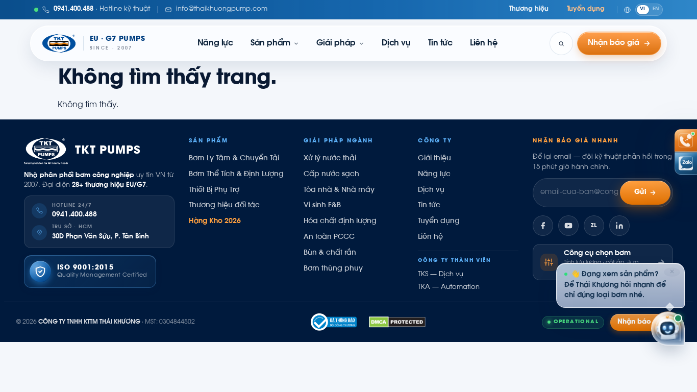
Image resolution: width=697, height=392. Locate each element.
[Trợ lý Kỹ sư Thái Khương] (668, 329)
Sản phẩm (270, 43)
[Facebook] (543, 225)
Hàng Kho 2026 (215, 221)
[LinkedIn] (619, 225)
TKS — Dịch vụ (440, 275)
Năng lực (215, 43)
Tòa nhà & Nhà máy (339, 190)
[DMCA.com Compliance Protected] (397, 322)
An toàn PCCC (329, 237)
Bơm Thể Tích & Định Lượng (236, 174)
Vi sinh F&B (322, 205)
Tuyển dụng (586, 9)
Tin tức (440, 43)
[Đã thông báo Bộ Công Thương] (334, 322)
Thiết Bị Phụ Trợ (214, 190)
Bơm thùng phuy (333, 269)
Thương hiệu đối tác (224, 205)
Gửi (640, 192)
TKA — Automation (449, 287)
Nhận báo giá (640, 322)
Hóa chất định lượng (340, 221)
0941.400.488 (74, 214)
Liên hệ (483, 43)
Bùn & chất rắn (330, 253)
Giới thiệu (434, 158)
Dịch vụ (396, 43)
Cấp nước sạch (331, 174)
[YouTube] (568, 225)
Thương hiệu (529, 9)
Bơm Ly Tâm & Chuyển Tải (234, 158)
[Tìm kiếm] (561, 43)
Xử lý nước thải (330, 158)
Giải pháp (336, 43)
